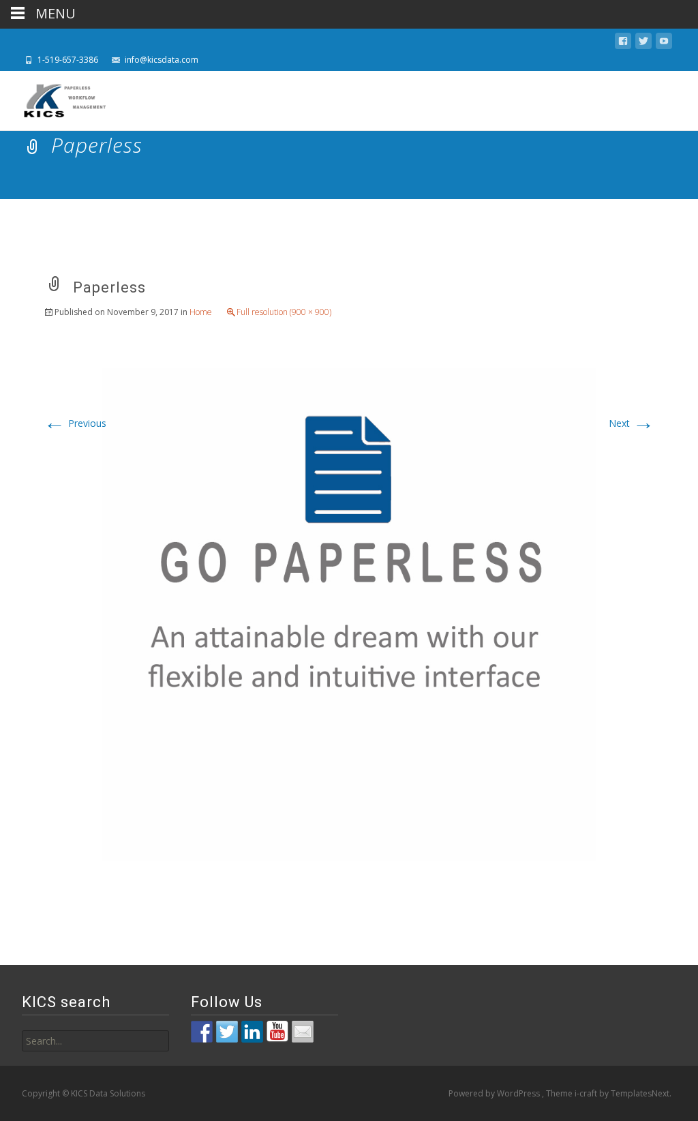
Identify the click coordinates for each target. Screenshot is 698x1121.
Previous (75, 423)
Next (631, 423)
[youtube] (664, 43)
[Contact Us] (303, 1032)
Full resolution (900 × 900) (284, 312)
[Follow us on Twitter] (227, 1032)
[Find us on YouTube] (277, 1032)
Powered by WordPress (495, 1093)
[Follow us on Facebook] (202, 1032)
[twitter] (643, 43)
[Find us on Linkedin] (252, 1032)
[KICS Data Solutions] (54, 98)
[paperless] (349, 612)
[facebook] (623, 43)
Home (200, 312)
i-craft (587, 1093)
